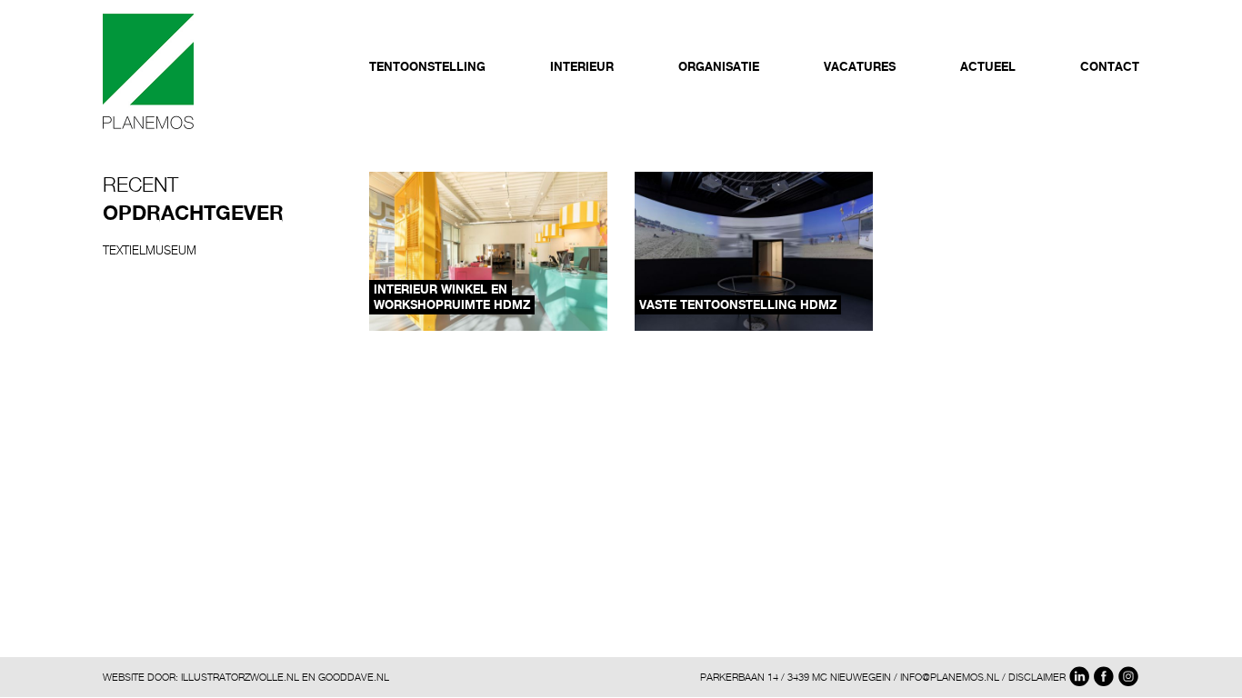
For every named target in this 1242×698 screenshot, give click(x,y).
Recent (140, 184)
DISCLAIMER (1037, 677)
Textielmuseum (149, 250)
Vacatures (860, 66)
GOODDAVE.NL (353, 677)
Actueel (988, 66)
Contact (1109, 66)
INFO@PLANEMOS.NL (949, 677)
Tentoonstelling (427, 66)
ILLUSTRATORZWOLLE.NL (240, 677)
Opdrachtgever (193, 212)
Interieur (582, 66)
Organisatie (718, 66)
